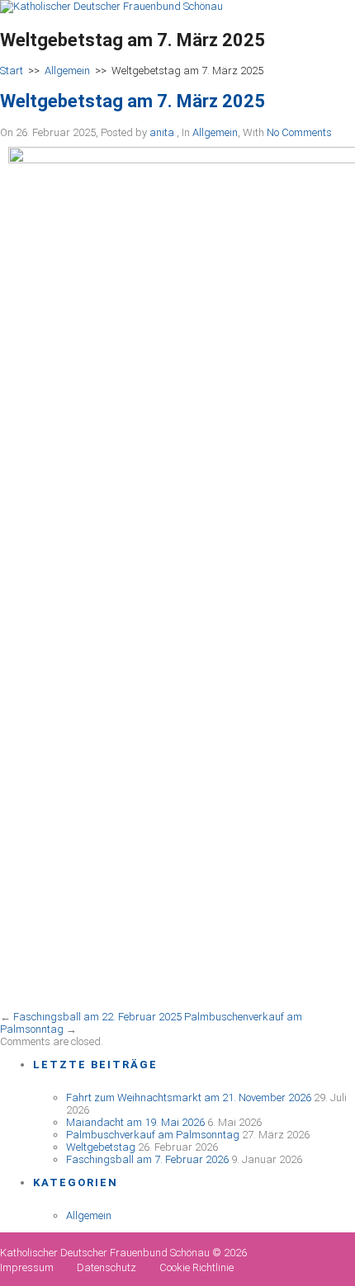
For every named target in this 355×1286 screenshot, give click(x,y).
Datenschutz (106, 1267)
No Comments (299, 132)
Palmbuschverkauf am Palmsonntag (152, 1134)
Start (11, 70)
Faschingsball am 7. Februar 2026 (147, 1159)
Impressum (27, 1267)
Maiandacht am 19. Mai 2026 (135, 1122)
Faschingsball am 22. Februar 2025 (97, 1016)
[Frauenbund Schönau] (111, 6)
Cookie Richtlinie (196, 1267)
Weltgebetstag (100, 1147)
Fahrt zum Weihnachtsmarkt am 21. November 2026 (188, 1097)
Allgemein (67, 70)
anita (161, 132)
